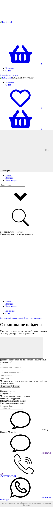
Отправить (5, 386)
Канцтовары (11, 180)
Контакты (10, 68)
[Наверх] (21, 348)
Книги (8, 175)
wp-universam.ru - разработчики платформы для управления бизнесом (26, 504)
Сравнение (17, 318)
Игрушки (9, 178)
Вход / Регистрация (9, 75)
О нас (8, 71)
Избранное (5, 318)
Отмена (16, 386)
